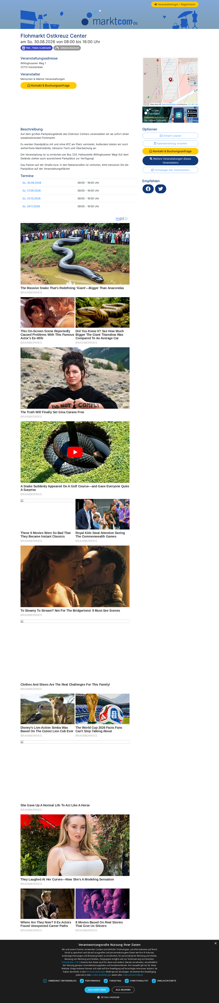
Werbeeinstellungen (95, 971)
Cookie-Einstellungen (101, 975)
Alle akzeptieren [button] (97, 989)
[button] (109, 997)
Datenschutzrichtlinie (133, 975)
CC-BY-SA (193, 104)
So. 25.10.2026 (31, 198)
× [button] (215, 943)
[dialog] (109, 971)
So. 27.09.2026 (31, 190)
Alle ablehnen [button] (123, 989)
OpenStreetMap (168, 104)
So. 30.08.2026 (31, 182)
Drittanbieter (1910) (71, 962)
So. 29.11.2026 (31, 206)
